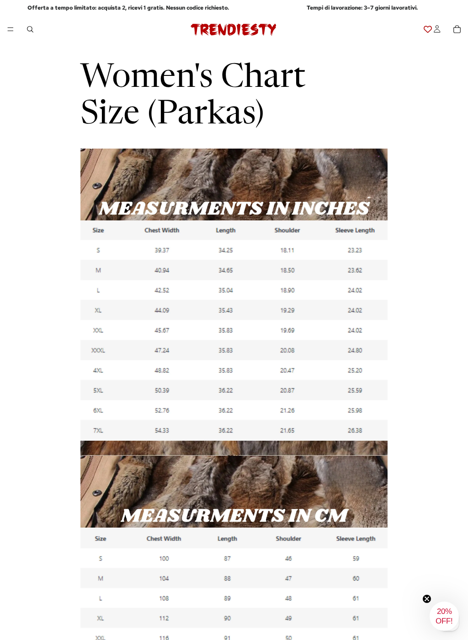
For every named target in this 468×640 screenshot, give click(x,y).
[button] (444, 616)
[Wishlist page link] (428, 29)
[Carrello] (457, 29)
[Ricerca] (30, 29)
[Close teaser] (426, 598)
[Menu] (10, 29)
